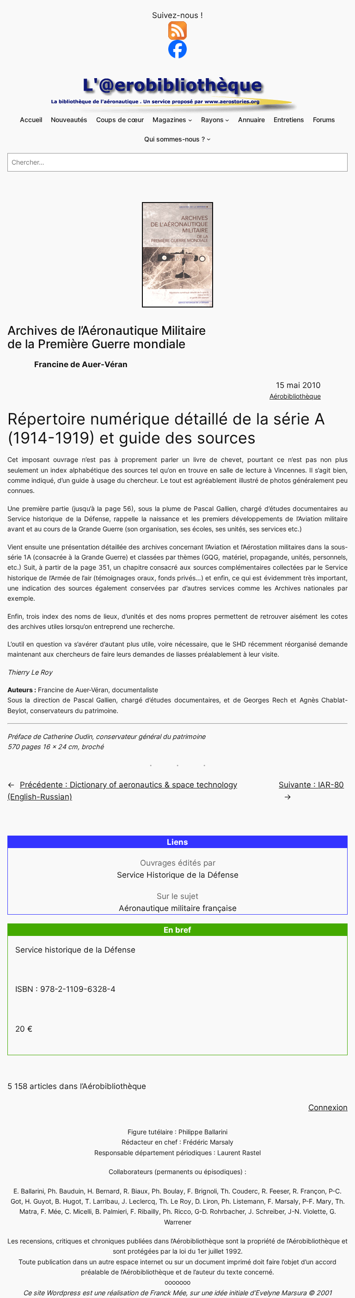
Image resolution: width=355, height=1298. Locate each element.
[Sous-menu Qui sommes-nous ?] (209, 139)
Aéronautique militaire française (178, 908)
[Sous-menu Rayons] (227, 120)
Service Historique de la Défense (178, 875)
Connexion (328, 1107)
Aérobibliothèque (295, 396)
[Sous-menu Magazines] (190, 120)
